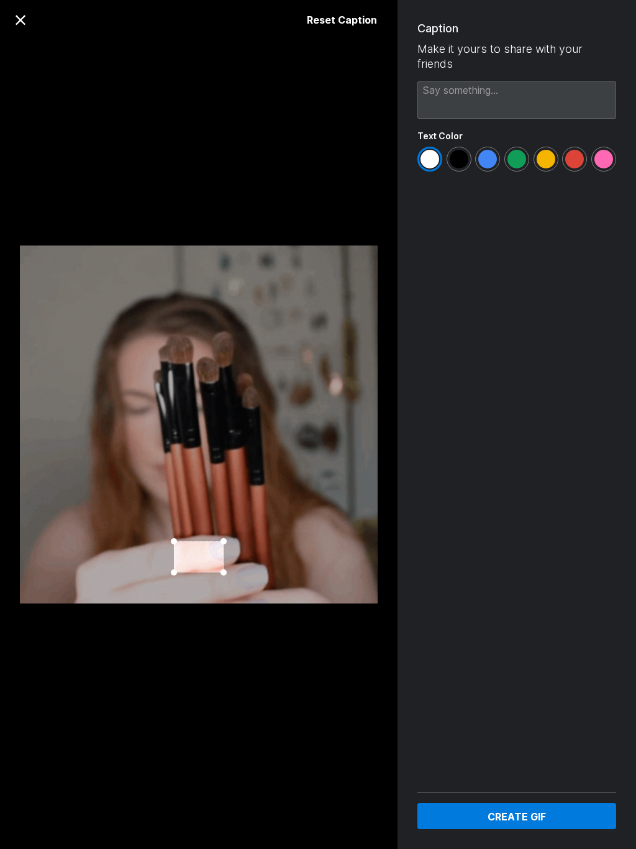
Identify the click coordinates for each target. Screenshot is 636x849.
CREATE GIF (517, 816)
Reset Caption (342, 20)
